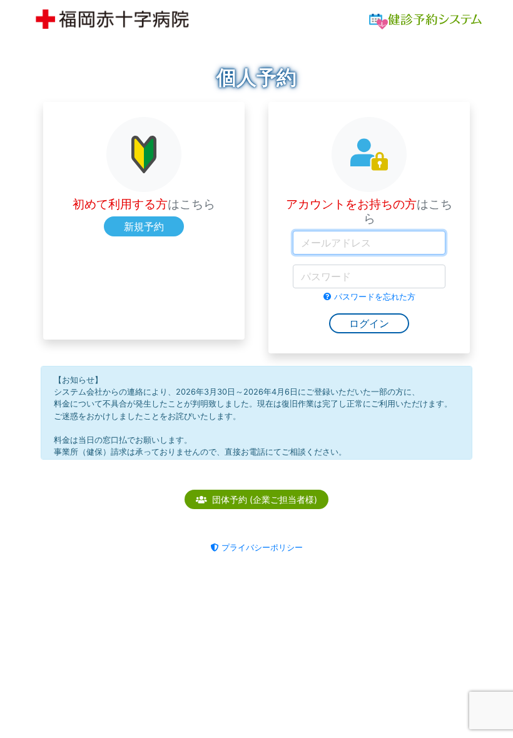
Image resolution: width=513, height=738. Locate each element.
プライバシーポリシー (262, 547)
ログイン (369, 323)
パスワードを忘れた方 (374, 296)
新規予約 (144, 226)
